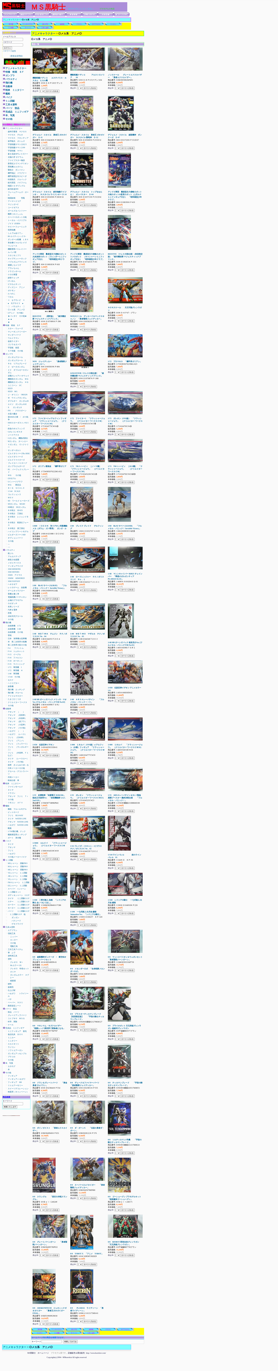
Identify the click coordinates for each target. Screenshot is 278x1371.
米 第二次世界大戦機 (18, 642)
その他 (9, 119)
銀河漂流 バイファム (17, 183)
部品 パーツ (13, 1012)
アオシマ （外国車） (17, 718)
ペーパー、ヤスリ (15, 1002)
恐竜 (10, 613)
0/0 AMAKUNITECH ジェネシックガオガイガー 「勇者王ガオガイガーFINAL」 (50, 1310)
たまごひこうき (14, 699)
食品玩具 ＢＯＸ (15, 1034)
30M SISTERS (13, 572)
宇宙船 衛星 (13, 348)
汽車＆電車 (12, 610)
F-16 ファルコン (15, 658)
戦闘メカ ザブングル (16, 186)
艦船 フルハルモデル (17, 809)
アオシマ (11, 847)
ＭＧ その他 (14, 475)
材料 (10, 984)
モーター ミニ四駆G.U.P (18, 908)
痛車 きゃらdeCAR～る (18, 765)
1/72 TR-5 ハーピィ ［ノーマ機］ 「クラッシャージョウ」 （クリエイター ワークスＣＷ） (87, 469)
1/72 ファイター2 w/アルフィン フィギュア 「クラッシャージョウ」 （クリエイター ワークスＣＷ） (49, 421)
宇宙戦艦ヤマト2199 (16, 147)
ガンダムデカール (15, 357)
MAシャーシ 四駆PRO (18, 866)
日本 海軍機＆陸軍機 (17, 638)
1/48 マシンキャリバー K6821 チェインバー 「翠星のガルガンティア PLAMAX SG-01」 (125, 576)
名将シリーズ (13, 607)
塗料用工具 (12, 956)
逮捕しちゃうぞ (14, 265)
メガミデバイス (14, 563)
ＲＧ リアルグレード (17, 364)
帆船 (10, 828)
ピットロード (13, 812)
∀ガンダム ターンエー (18, 441)
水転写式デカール (15, 616)
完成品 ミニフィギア (17, 111)
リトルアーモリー (15, 1085)
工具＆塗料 (11, 104)
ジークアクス (13, 435)
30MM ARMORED (16, 578)
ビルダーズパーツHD (16, 535)
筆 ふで (11, 953)
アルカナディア (14, 556)
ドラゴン (11, 793)
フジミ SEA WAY (15, 815)
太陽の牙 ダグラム (15, 157)
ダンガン (13, 917)
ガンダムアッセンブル (17, 1053)
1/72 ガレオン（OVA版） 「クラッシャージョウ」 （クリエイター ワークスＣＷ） (125, 421)
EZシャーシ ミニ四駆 (17, 886)
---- (9, 547)
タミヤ (10, 790)
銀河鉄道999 (13, 189)
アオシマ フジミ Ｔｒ (18, 796)
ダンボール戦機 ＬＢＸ (18, 239)
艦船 (8, 93)
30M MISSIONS (14, 569)
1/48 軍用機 (13, 674)
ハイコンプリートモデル (18, 531)
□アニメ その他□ (15, 313)
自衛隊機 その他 (15, 632)
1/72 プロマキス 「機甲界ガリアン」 (125, 361)
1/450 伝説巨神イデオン (43, 745)
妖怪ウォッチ (13, 278)
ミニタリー (12, 1041)
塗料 (10, 959)
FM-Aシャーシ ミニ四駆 (18, 882)
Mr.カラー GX (15, 965)
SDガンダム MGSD (16, 504)
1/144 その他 (14, 677)
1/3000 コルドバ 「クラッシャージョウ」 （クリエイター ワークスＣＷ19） (49, 845)
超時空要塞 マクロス (17, 132)
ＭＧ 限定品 (14, 485)
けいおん (11, 281)
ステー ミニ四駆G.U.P (18, 901)
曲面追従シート (14, 1006)
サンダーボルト (14, 450)
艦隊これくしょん (15, 214)
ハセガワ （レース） (17, 734)
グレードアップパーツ (17, 1015)
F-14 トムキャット (16, 651)
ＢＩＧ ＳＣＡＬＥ (16, 488)
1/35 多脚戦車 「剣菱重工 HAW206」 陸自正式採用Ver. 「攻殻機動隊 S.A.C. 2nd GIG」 (49, 797)
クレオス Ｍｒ (16, 962)
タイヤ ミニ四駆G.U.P (18, 898)
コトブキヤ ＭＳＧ (16, 1018)
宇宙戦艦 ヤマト (15, 151)
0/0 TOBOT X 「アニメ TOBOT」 (86, 1254)
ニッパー (14, 937)
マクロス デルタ (15, 135)
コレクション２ (14, 494)
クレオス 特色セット (19, 968)
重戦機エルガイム (15, 167)
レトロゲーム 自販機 (17, 587)
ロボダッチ (12, 603)
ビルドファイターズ (16, 460)
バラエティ (11, 79)
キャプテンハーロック (17, 259)
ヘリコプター (13, 683)
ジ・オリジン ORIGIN (17, 395)
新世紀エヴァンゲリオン (18, 163)
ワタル (10, 297)
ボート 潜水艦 (14, 838)
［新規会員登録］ (16, 56)
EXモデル (12, 478)
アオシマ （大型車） (17, 725)
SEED (10, 388)
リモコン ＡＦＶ (15, 803)
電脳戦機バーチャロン (17, 597)
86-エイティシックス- (17, 236)
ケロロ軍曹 (12, 274)
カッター (14, 940)
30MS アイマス (15, 575)
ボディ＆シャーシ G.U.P (18, 895)
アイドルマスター (15, 696)
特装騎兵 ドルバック (17, 179)
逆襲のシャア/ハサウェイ (18, 376)
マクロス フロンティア (19, 138)
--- (9, 544)
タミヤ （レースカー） (18, 758)
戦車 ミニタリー (15, 90)
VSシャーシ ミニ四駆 (17, 879)
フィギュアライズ (15, 566)
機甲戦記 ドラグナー (17, 173)
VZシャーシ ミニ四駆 (17, 873)
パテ (10, 999)
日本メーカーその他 (16, 768)
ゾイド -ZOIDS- (15, 223)
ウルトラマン (13, 338)
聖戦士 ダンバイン (16, 170)
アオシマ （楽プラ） (17, 721)
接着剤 (10, 987)
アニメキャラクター (11, 20)
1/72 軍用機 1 (15, 667)
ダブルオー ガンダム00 (18, 401)
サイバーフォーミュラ (17, 227)
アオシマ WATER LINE (18, 822)
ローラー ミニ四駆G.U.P (18, 905)
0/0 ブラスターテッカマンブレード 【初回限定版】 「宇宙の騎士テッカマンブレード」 (87, 1016)
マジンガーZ (13, 204)
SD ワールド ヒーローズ (18, 501)
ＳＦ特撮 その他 (15, 351)
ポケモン (11, 290)
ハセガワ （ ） (16, 731)
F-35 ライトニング (16, 664)
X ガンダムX (15, 407)
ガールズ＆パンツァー (17, 211)
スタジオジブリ (14, 255)
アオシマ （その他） (17, 728)
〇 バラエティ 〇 (16, 306)
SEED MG (12, 391)
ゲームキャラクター (16, 591)
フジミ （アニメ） (16, 741)
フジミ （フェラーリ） (18, 744)
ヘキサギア (12, 584)
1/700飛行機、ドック (17, 831)
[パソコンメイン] (11, 1115)
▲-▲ (10, 319)
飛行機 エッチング (16, 689)
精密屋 (13, 981)
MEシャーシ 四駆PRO (18, 870)
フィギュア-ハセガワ (16, 1079)
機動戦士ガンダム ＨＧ (18, 382)
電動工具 (14, 946)
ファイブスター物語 (16, 160)
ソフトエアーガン (15, 1050)
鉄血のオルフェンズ (16, 428)
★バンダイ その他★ (17, 316)
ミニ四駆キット (14, 892)
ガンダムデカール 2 (17, 360)
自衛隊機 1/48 (15, 629)
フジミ (10, 850)
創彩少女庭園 (13, 560)
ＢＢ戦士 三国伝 (15, 513)
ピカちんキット (14, 284)
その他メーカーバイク (17, 857)
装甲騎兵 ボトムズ (16, 141)
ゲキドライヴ (15, 924)
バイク (10, 97)
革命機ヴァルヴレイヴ (17, 243)
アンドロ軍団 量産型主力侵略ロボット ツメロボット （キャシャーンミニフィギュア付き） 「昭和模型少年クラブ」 (89, 256)
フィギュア (12, 1076)
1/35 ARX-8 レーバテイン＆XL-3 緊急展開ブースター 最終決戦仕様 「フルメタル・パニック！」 (125, 797)
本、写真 (10, 115)
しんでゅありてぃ (15, 233)
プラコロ (11, 1057)
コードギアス (13, 207)
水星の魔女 (12, 414)
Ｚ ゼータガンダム (16, 367)
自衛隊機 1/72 (15, 626)
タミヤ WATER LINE (17, 819)
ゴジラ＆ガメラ (14, 344)
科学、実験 (12, 1022)
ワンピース (12, 246)
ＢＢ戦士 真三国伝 (16, 528)
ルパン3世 (12, 252)
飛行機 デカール (15, 693)
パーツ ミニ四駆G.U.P (18, 911)
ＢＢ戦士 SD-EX (15, 510)
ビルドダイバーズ (15, 457)
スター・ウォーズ (15, 328)
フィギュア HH (15, 1082)
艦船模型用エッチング (17, 834)
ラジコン (11, 1047)
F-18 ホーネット (15, 661)
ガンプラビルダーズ (16, 466)
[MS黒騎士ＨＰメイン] (13, 9)
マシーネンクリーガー (17, 332)
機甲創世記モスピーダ (17, 176)
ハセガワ (11, 854)
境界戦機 (11, 230)
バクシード (14, 921)
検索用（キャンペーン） (18, 1092)
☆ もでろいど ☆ (16, 300)
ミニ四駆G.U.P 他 (16, 914)
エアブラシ (12, 930)
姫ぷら (10, 553)
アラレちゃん (13, 268)
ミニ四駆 (10, 101)
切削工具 (11, 933)
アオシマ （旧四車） (17, 715)
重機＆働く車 (15, 594)
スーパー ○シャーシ (17, 889)
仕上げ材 (11, 990)
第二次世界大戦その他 (17, 645)
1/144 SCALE (14, 491)
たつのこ (11, 294)
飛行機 (9, 82)
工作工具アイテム (15, 949)
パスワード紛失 (9, 51)
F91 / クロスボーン (17, 410)
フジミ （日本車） (16, 737)
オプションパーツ (15, 538)
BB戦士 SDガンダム (17, 507)
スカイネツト (13, 1044)
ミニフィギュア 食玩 (17, 1031)
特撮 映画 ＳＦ (15, 72)
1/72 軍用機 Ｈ (15, 670)
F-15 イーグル (14, 654)
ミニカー (12, 1037)
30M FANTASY (14, 581)
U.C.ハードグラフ (16, 482)
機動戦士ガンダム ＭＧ (18, 379)
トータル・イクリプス (17, 220)
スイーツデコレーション (18, 1089)
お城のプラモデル (15, 600)
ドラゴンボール (14, 271)
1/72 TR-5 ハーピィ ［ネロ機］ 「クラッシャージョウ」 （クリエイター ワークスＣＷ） (125, 469)
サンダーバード (14, 335)
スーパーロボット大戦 (17, 217)
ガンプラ (10, 75)
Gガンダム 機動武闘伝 (18, 438)
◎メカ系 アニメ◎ (16, 310)
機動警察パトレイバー (17, 249)
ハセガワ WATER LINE (18, 825)
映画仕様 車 (13, 780)
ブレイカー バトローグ (17, 463)
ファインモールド (15, 787)
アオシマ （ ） (16, 712)
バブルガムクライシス (17, 262)
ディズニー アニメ (16, 287)
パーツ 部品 (12, 108)
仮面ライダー (13, 341)
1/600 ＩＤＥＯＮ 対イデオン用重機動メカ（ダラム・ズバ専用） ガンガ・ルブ (50, 528)
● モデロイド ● (15, 303)
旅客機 (10, 686)
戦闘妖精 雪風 (16, 198)
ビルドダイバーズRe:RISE (19, 453)
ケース (10, 1025)
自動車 (9, 86)
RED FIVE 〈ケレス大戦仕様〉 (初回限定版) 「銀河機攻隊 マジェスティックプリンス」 (125, 256)
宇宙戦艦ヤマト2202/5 (17, 144)
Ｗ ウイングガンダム (17, 398)
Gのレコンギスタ (15, 432)
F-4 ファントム (16, 648)
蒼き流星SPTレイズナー (18, 154)
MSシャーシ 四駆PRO (17, 863)
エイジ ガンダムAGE (17, 404)
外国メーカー (13, 777)
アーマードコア (15, 201)
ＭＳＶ (10, 497)
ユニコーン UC (15, 385)
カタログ (11, 1066)
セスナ (10, 680)
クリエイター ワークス (17, 702)
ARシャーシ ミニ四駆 (17, 876)
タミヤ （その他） (16, 762)
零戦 (10, 635)
